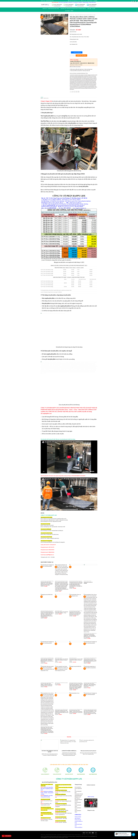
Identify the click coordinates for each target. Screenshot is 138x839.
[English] (134, 1)
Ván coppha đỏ (57, 683)
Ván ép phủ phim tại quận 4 (80, 82)
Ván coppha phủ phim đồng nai (88, 79)
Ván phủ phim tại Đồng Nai (90, 87)
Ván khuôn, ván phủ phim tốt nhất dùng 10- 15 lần (80, 73)
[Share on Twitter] (73, 92)
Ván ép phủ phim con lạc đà (88, 81)
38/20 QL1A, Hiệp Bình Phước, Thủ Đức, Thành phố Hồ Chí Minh (47, 793)
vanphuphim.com (47, 413)
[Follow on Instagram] (94, 0)
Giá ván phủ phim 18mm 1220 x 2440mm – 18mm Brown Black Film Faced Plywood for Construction (46, 684)
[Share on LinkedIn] (78, 92)
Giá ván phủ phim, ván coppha (50, 834)
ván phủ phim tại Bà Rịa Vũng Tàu (84, 84)
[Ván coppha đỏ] (61, 674)
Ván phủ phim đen (90, 88)
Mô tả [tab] (42, 98)
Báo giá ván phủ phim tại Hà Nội (76, 76)
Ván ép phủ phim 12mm (73, 81)
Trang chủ (44, 8)
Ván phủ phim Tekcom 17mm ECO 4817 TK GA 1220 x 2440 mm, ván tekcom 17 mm (76, 660)
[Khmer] (136, 1)
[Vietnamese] (132, 1)
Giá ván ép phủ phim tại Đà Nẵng (76, 77)
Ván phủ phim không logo (75, 84)
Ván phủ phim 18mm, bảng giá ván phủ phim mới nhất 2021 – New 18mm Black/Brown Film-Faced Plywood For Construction (47, 661)
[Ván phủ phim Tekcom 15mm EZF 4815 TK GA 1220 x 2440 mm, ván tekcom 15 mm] (61, 649)
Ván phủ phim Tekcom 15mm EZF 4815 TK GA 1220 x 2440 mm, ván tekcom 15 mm (61, 660)
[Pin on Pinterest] (77, 92)
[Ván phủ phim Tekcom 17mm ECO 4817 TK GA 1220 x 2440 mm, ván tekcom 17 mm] (76, 649)
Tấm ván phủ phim (89, 77)
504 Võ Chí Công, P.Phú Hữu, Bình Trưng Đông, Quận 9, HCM (47, 788)
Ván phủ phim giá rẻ (78, 795)
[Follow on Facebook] (93, 0)
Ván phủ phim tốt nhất (77, 88)
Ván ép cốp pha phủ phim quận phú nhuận (90, 80)
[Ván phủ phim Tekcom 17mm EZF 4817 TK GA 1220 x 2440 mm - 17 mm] (61, 602)
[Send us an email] (96, 0)
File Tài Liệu (67, 10)
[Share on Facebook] (71, 92)
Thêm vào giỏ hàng (81, 55)
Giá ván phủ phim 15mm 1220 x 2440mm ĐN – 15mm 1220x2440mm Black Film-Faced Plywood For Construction (90, 685)
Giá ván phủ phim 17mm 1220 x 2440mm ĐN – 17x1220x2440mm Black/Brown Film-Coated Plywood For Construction (90, 636)
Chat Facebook (77, 52)
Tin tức (87, 834)
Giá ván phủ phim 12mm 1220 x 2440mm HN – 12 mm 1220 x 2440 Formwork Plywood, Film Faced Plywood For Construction (75, 613)
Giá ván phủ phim (84, 77)
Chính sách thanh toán (88, 69)
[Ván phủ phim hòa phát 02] (90, 572)
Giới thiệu (84, 834)
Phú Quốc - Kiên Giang (62, 818)
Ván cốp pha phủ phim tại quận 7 (77, 78)
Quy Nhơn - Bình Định (62, 822)
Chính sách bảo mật (86, 70)
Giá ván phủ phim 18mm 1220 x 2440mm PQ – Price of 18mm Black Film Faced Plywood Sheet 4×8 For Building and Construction (47, 584)
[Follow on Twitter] (95, 0)
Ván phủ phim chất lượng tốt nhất (87, 83)
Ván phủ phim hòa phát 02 (88, 582)
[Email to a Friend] (75, 92)
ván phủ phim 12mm (79, 83)
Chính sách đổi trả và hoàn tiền (76, 70)
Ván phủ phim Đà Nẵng (84, 88)
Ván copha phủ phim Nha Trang (86, 78)
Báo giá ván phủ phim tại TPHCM (86, 76)
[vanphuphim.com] (45, 5)
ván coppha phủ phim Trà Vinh (79, 79)
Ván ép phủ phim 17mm (80, 81)
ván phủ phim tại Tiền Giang (82, 87)
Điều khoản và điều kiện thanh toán (77, 69)
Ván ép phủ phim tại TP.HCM (88, 82)
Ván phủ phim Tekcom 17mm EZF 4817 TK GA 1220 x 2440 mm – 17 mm (61, 612)
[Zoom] (42, 33)
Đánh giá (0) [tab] (46, 98)
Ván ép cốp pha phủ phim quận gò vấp (78, 80)
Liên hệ (71, 10)
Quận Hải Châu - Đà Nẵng (63, 810)
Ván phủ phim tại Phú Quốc (74, 87)
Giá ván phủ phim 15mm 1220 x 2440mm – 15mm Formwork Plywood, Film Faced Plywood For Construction (75, 711)
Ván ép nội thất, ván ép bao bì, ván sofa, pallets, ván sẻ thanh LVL (69, 834)
